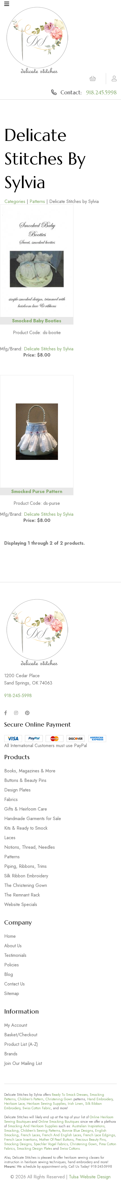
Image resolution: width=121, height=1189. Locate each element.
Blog (8, 974)
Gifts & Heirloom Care (25, 809)
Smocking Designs (18, 1144)
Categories (15, 201)
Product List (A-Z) (21, 1044)
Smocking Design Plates (34, 1148)
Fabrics (11, 799)
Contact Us (14, 984)
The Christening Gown (25, 885)
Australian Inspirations (88, 1126)
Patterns (37, 201)
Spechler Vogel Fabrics (51, 1144)
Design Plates (17, 790)
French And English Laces (61, 1135)
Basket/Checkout (20, 1034)
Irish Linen (75, 1103)
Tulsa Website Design (90, 1177)
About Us (13, 945)
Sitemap (11, 993)
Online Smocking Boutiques (59, 1121)
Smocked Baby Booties (36, 321)
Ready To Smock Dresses (70, 1094)
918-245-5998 (18, 695)
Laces (9, 837)
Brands (10, 1054)
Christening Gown (59, 1099)
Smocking (11, 1130)
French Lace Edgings (99, 1135)
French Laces (30, 1135)
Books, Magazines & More (29, 771)
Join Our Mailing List (23, 1063)
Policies (11, 965)
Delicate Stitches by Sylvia (48, 349)
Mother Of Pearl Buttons (56, 1139)
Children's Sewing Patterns (40, 1130)
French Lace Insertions (20, 1139)
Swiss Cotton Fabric (37, 1108)
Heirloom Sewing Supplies (46, 1103)
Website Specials (20, 904)
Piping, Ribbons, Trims (25, 866)
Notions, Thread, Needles (29, 847)
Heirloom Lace (14, 1103)
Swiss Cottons (70, 1148)
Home (10, 936)
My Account (15, 1025)
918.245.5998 (101, 92)
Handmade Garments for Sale (32, 818)
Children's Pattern (30, 1099)
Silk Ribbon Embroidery (26, 876)
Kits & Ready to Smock (26, 828)
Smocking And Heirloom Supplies (32, 1126)
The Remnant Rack (22, 895)
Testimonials (15, 955)
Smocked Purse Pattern (36, 491)
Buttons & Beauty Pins (25, 780)
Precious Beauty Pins (91, 1139)
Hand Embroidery (100, 1099)
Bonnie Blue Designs (77, 1130)
